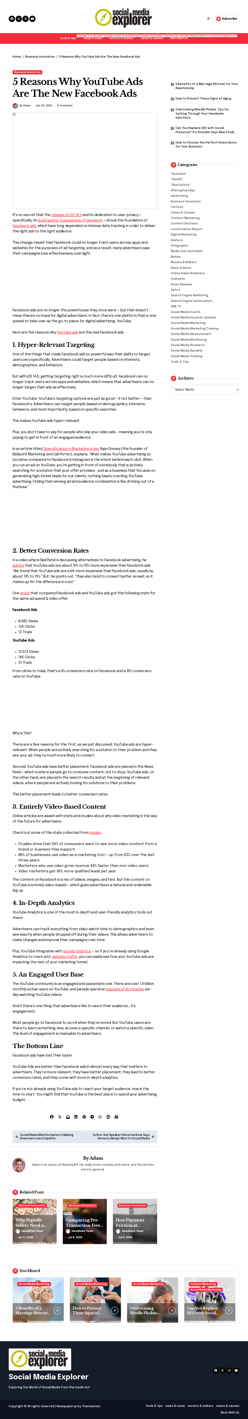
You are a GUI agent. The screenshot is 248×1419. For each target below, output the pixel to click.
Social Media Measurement (191, 334)
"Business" (179, 173)
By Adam (25, 105)
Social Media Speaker (187, 350)
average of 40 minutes (125, 989)
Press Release (181, 284)
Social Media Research (188, 345)
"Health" (177, 179)
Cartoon (177, 207)
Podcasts (178, 278)
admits (18, 566)
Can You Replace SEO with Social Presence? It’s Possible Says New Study (205, 130)
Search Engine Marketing (189, 295)
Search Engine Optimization (191, 301)
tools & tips (70, 37)
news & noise (95, 37)
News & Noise (181, 268)
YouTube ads (67, 332)
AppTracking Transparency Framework (70, 220)
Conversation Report (187, 229)
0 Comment (65, 105)
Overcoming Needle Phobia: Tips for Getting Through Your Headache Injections (202, 113)
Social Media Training (186, 356)
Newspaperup (67, 1406)
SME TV (176, 306)
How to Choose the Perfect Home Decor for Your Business (206, 144)
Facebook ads (24, 226)
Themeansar (91, 1406)
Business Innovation (27, 72)
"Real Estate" (181, 185)
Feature (177, 240)
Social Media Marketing (188, 323)
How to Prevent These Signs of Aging (203, 98)
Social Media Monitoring (189, 339)
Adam (96, 1158)
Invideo (95, 833)
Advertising (179, 195)
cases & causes (153, 37)
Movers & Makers (184, 262)
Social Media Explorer (49, 1377)
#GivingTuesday (183, 190)
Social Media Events (186, 312)
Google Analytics (77, 951)
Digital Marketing (183, 234)
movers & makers (123, 37)
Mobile (176, 256)
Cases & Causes (183, 212)
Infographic (179, 245)
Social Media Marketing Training (194, 328)
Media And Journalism (187, 251)
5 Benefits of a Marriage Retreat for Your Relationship (207, 86)
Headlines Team (32, 1231)
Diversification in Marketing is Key (71, 449)
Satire (175, 290)
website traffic (65, 957)
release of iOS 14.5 (66, 215)
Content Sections (184, 223)
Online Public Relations (188, 273)
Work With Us (179, 38)
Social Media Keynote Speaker (194, 317)
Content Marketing (185, 218)
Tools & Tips (180, 361)
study (25, 593)
